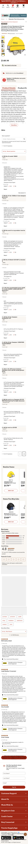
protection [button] (12, 616)
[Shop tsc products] (14, 15)
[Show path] (6, 19)
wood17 (4, 429)
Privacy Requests (5, 840)
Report (5, 189)
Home (2, 19)
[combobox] (15, 151)
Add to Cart (11, 490)
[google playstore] (18, 837)
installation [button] (11, 620)
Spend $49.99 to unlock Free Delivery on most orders (14, 1)
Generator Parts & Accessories (16, 19)
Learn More (13, 2)
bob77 (4, 373)
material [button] (4, 624)
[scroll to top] (25, 834)
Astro (4, 157)
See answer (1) (22, 192)
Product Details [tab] (8, 88)
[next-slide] (2, 56)
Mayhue (4, 291)
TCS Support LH (7, 305)
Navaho (4, 198)
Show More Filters (5, 628)
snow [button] (11, 624)
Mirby (4, 345)
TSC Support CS (7, 276)
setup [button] (3, 620)
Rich (4, 232)
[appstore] (6, 837)
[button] (17, 3)
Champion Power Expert (9, 182)
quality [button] (19, 616)
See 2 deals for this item (11, 65)
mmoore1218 (6, 402)
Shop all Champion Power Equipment (9, 21)
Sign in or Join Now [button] (11, 80)
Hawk (4, 262)
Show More (14, 125)
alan (4, 319)
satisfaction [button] (19, 620)
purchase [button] (4, 616)
